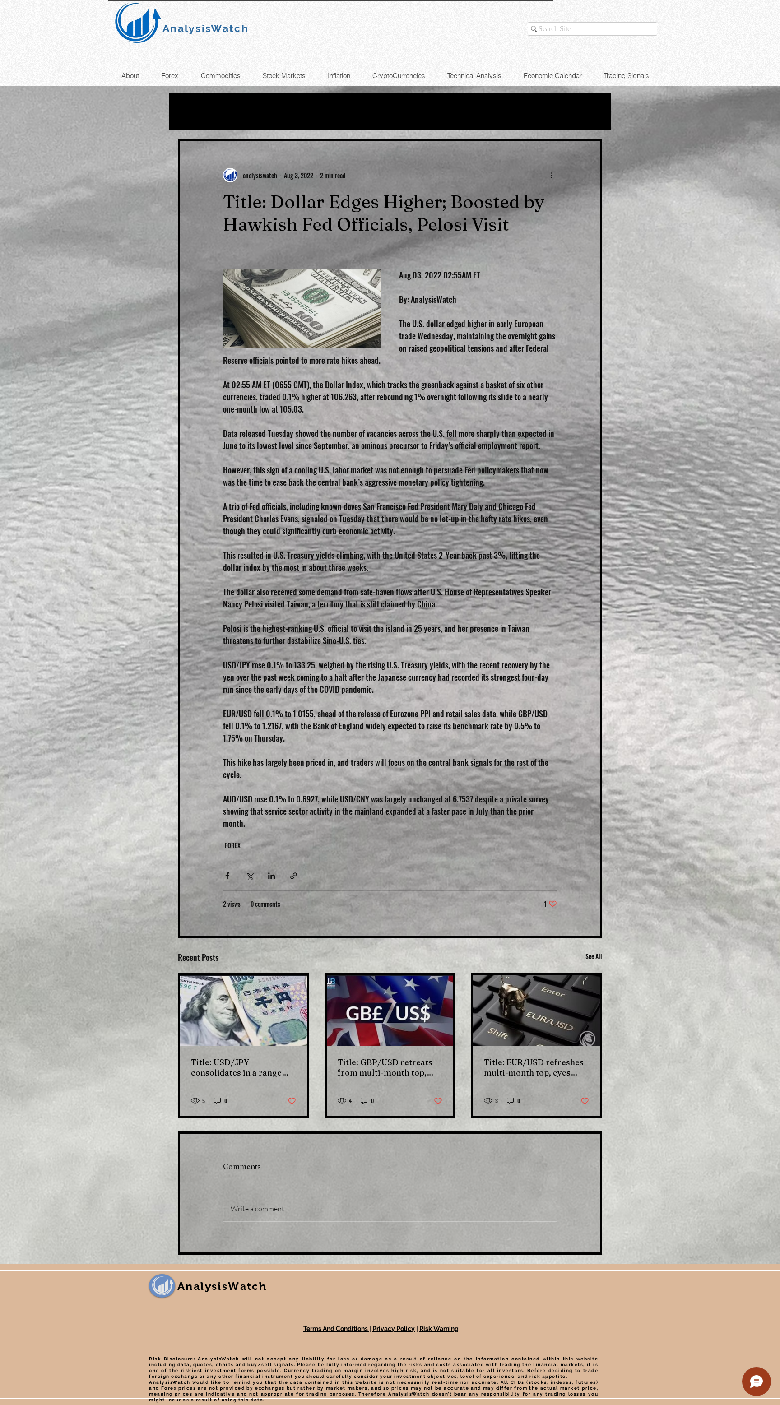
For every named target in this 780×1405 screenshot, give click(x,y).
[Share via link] (293, 876)
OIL (240, 111)
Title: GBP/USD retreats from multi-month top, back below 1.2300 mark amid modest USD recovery (385, 1067)
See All (593, 956)
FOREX (323, 111)
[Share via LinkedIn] (271, 876)
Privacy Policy (393, 1328)
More (461, 111)
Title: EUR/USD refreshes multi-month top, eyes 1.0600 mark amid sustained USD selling (534, 1067)
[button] (590, 111)
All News (196, 111)
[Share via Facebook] (227, 876)
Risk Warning (439, 1328)
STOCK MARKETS (394, 111)
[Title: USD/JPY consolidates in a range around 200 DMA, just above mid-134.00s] (243, 1010)
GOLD (278, 111)
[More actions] (551, 175)
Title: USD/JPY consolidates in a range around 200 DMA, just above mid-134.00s (236, 1067)
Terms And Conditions (336, 1328)
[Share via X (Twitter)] (249, 876)
